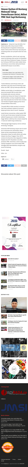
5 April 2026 (11, 276)
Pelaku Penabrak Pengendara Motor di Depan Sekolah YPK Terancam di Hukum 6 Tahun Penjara (17, 266)
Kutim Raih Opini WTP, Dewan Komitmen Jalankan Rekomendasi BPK (12, 308)
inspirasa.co (8, 20)
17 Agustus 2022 (11, 333)
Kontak (2, 460)
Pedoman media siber (5, 459)
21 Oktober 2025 (11, 324)
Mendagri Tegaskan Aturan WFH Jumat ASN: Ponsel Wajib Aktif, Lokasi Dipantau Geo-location (17, 273)
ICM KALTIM (22, 463)
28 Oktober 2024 (11, 318)
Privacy (14, 459)
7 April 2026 (11, 289)
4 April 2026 (11, 282)
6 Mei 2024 (5, 311)
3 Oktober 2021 (11, 260)
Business (6, 6)
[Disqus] (14, 196)
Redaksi (19, 459)
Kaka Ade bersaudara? (13, 258)
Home (2, 6)
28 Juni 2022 (16, 20)
